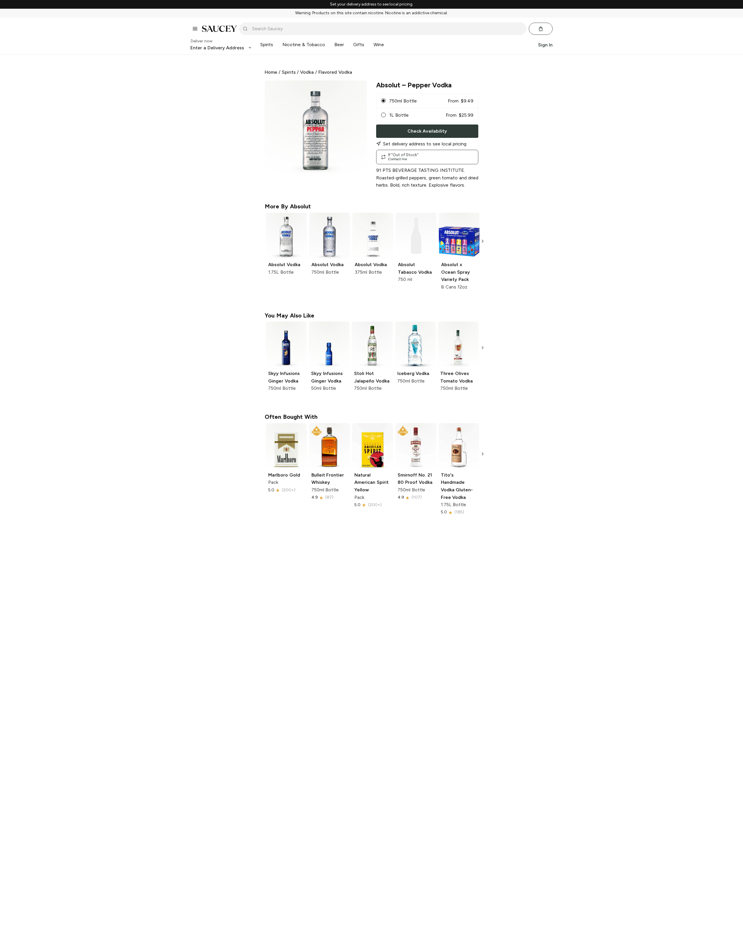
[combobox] (387, 29)
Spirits (289, 72)
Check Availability (427, 131)
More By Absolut (288, 206)
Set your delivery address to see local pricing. (371, 4)
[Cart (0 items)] (541, 29)
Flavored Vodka (335, 72)
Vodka (307, 72)
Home (271, 72)
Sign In (545, 44)
